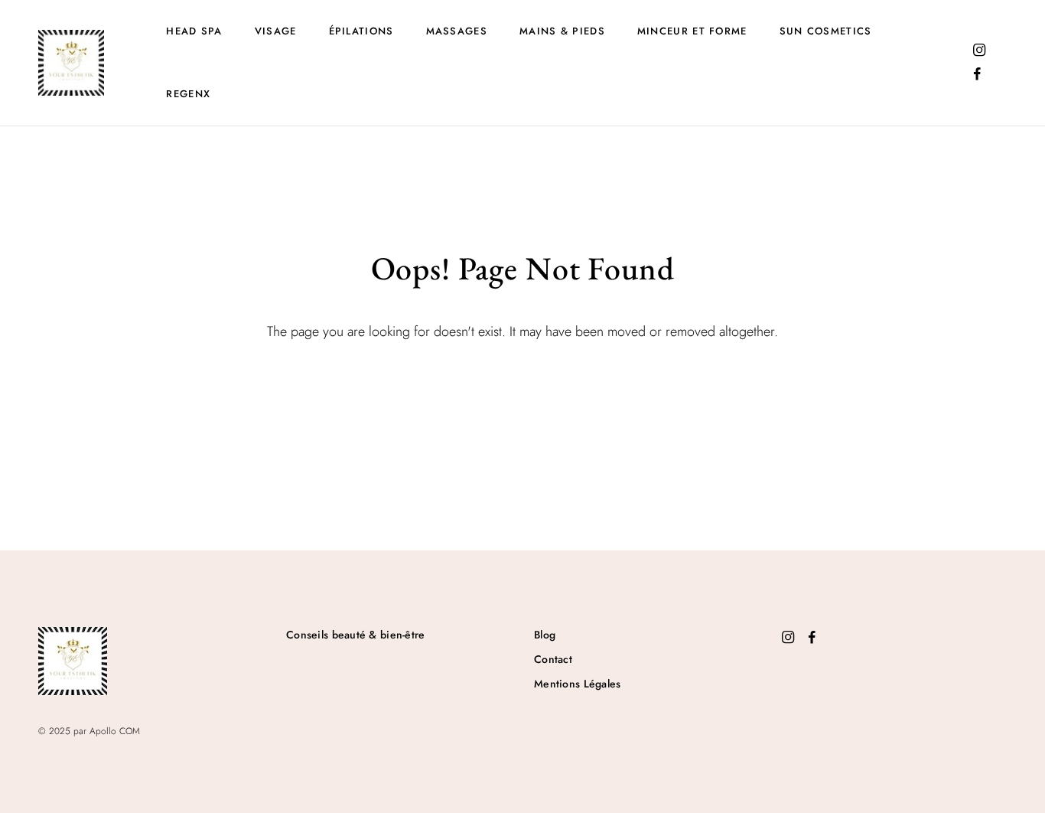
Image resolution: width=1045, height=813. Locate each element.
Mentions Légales (577, 683)
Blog (544, 634)
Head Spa (194, 31)
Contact (553, 659)
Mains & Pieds (562, 31)
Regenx (188, 94)
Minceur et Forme (692, 31)
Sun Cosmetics (826, 31)
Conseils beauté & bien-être (355, 634)
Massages (456, 31)
